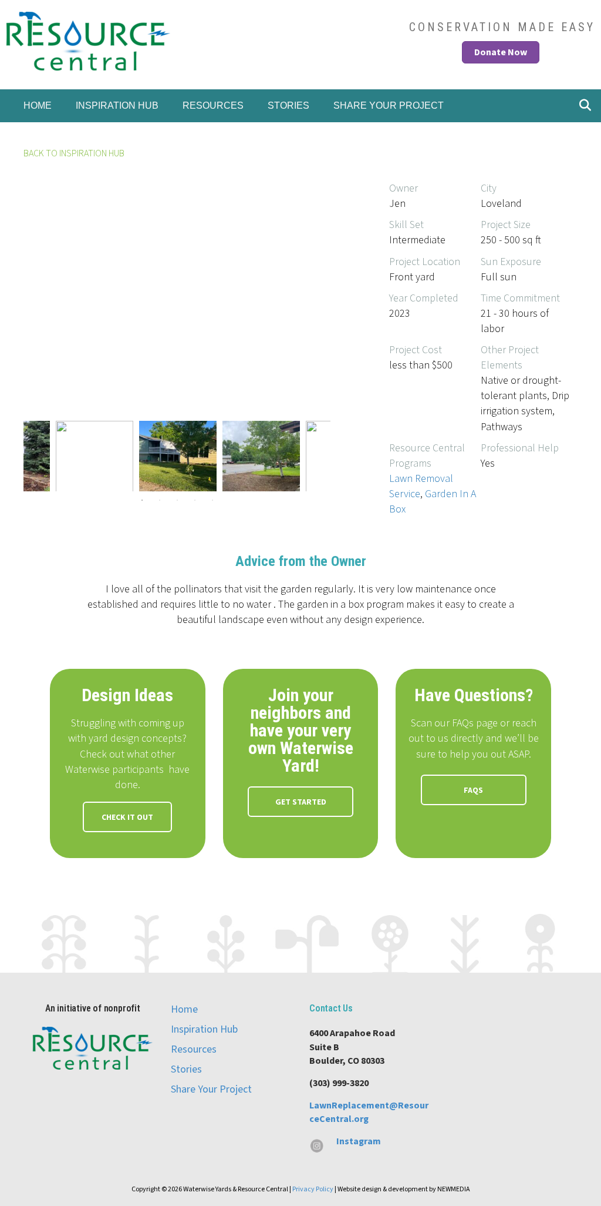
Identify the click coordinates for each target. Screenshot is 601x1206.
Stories (288, 105)
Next (339, 456)
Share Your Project (388, 105)
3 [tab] (177, 500)
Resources (213, 105)
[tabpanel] (178, 456)
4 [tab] (195, 500)
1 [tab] (142, 500)
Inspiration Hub (117, 105)
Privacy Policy (312, 1189)
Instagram (358, 1141)
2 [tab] (160, 500)
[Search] (582, 104)
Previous (15, 456)
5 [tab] (212, 500)
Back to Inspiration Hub (73, 153)
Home (37, 105)
